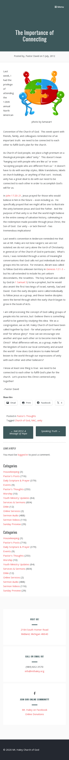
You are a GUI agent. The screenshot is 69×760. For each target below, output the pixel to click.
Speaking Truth (50, 431)
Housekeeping (11, 471)
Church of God (22, 420)
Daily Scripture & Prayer (16, 480)
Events (7, 484)
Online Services (11, 511)
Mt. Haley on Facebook (34, 709)
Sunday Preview (12, 524)
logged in (23, 454)
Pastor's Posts (11, 476)
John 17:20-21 (13, 195)
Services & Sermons (14, 502)
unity (39, 420)
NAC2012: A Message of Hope (18, 432)
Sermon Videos (11, 519)
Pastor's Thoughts (26, 416)
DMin (6, 506)
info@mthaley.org (34, 671)
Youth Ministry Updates (16, 498)
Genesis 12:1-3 (54, 269)
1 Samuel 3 (21, 282)
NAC (33, 420)
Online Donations (34, 714)
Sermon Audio (10, 515)
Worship (7, 493)
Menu (60, 6)
